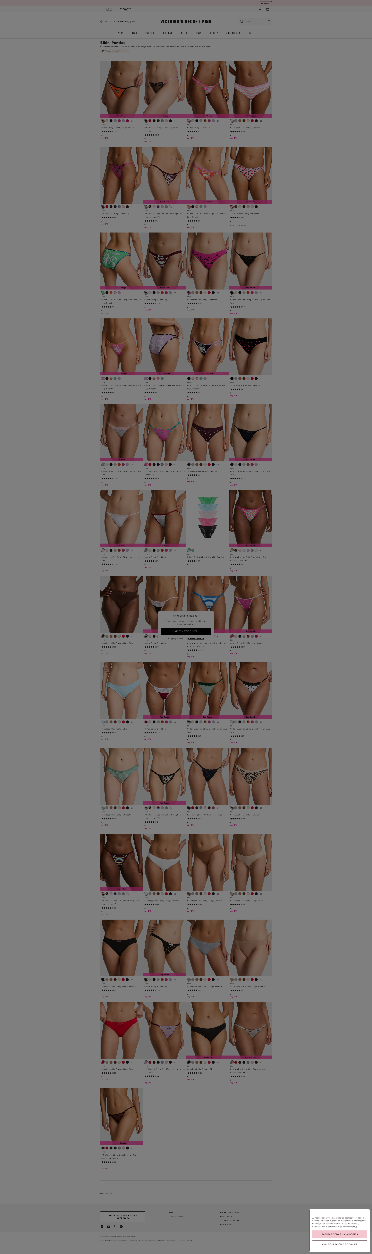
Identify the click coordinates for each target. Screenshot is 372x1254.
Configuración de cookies (339, 1244)
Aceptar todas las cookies (340, 1234)
